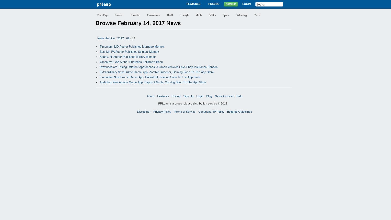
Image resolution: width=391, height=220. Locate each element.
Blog (209, 96)
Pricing (213, 4)
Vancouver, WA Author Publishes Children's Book (131, 62)
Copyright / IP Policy (211, 111)
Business (119, 15)
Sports (226, 15)
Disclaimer (143, 111)
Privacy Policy (162, 111)
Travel (257, 15)
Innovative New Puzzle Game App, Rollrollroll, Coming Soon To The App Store (150, 77)
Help (239, 96)
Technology (241, 15)
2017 (120, 38)
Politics (212, 15)
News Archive (106, 38)
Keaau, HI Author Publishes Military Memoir (128, 57)
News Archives (224, 96)
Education (135, 15)
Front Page (102, 15)
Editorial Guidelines (239, 111)
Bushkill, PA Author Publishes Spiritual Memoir (129, 52)
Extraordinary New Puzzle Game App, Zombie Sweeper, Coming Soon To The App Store (157, 72)
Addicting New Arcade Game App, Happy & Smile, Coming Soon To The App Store (153, 82)
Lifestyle (184, 15)
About (150, 96)
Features (194, 4)
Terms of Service (185, 111)
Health (170, 15)
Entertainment (153, 15)
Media (199, 15)
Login (246, 4)
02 (128, 38)
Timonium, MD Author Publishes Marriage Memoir (132, 46)
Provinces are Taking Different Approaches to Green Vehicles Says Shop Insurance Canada (159, 67)
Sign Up (231, 4)
